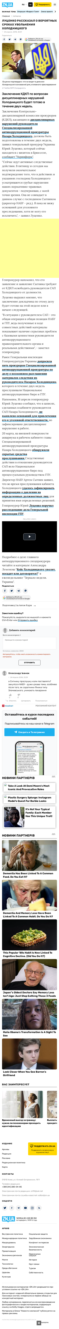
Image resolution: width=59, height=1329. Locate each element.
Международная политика (14, 1238)
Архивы (5, 1149)
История (33, 1260)
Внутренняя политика (12, 1234)
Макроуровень (9, 1242)
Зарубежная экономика (40, 1238)
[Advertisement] (29, 248)
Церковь (6, 1272)
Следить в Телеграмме (31, 732)
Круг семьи (34, 1264)
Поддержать (44, 5)
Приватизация (9, 1251)
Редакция (6, 1154)
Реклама (6, 1158)
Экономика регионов (12, 1255)
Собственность (36, 1272)
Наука (5, 1260)
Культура (6, 1277)
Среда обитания (9, 1268)
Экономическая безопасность (36, 1248)
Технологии (7, 1264)
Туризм (32, 1268)
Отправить (29, 663)
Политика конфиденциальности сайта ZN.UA (19, 1320)
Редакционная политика (13, 1162)
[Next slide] (55, 11)
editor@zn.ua (44, 1195)
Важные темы (9, 12)
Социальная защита (38, 1234)
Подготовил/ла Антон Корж (17, 605)
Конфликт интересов (39, 1242)
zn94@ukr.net (37, 1191)
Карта (5, 1167)
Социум (32, 1255)
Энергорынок (8, 1247)
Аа (30, 5)
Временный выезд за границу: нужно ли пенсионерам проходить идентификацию (21, 1123)
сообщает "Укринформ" (17, 156)
